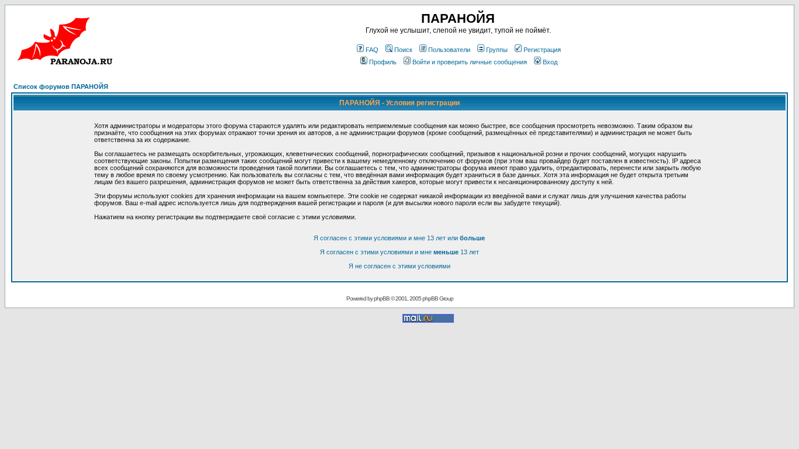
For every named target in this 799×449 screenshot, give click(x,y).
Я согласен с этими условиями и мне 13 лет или (399, 237)
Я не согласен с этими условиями (399, 266)
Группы (497, 49)
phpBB (382, 298)
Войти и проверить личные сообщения (469, 61)
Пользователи (449, 49)
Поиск (403, 49)
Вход (550, 61)
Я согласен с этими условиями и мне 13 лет (399, 251)
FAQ (372, 49)
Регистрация (542, 49)
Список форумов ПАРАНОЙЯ (60, 86)
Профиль (383, 61)
